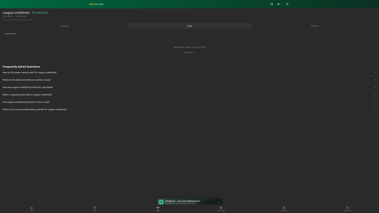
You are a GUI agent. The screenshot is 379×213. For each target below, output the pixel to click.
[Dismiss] (218, 202)
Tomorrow (314, 26)
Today (189, 26)
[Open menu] (287, 4)
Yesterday (65, 26)
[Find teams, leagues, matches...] (271, 4)
